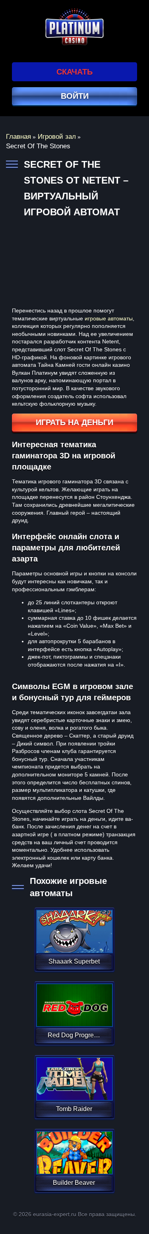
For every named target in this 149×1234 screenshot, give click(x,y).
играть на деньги (74, 422)
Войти (75, 96)
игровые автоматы (109, 318)
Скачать (74, 71)
